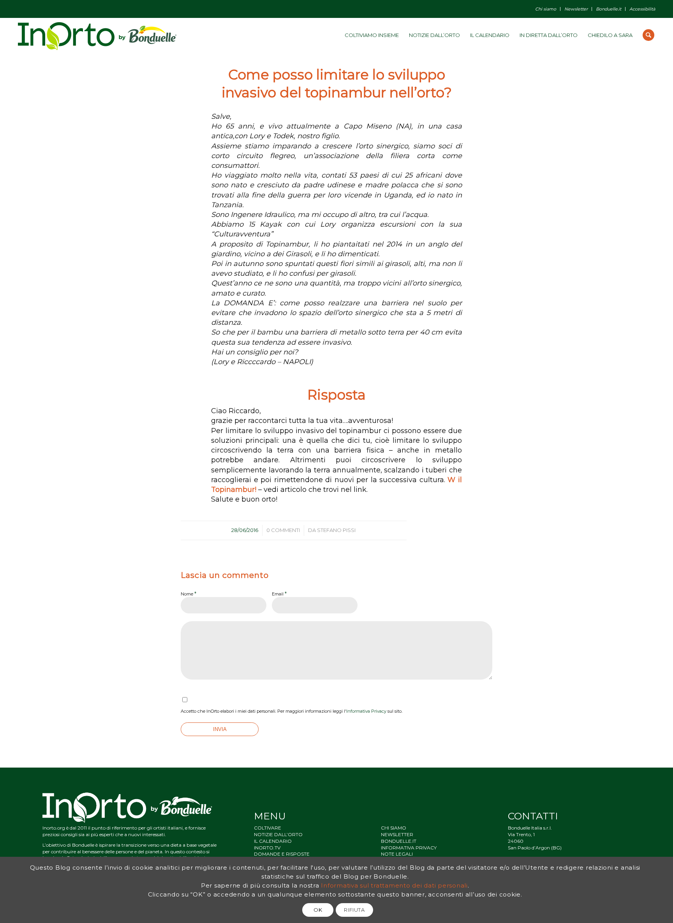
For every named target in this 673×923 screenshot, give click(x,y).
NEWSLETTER (397, 834)
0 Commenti (283, 530)
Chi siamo (545, 9)
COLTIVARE (267, 828)
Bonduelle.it (608, 9)
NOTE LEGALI (397, 854)
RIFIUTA (354, 910)
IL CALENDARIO (273, 841)
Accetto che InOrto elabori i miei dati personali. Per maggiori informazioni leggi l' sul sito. (291, 711)
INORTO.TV (267, 848)
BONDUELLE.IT (398, 841)
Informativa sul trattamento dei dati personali (394, 885)
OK (318, 910)
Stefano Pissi (336, 530)
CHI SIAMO (393, 828)
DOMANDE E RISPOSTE (282, 854)
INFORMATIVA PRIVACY (409, 848)
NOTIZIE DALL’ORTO (278, 834)
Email (279, 593)
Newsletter (576, 9)
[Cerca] (648, 35)
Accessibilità (642, 9)
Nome (188, 593)
